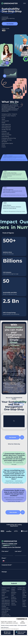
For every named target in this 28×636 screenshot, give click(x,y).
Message (4, 571)
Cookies (24, 606)
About (23, 587)
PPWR (3, 598)
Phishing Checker (6, 134)
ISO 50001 (4, 141)
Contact (24, 595)
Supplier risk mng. (7, 140)
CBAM (3, 119)
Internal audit (7, 190)
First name (5, 551)
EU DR (3, 117)
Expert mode (4, 28)
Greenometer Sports (7, 143)
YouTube (20, 589)
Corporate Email (7, 565)
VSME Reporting (6, 126)
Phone (4, 558)
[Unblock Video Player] (14, 421)
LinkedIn (20, 587)
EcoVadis (4, 131)
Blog (23, 593)
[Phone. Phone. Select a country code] (4, 561)
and (14, 355)
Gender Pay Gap (6, 129)
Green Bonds (5, 136)
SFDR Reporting (6, 128)
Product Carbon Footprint (9, 115)
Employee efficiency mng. (9, 138)
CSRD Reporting (6, 124)
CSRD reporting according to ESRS (12, 173)
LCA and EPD (5, 121)
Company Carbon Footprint (9, 114)
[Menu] (24, 3)
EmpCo (4, 146)
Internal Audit (5, 133)
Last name (18, 551)
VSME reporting (7, 174)
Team (23, 589)
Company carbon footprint (10, 156)
